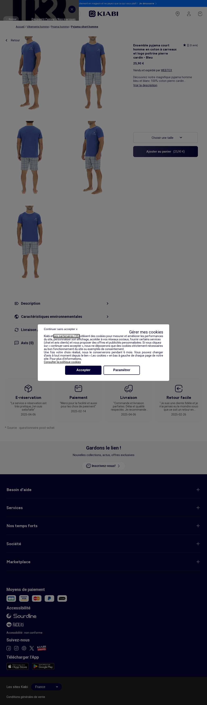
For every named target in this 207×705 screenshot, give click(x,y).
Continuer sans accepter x (60, 329)
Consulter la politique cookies (62, 362)
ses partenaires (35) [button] (66, 336)
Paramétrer (121, 370)
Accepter (83, 370)
